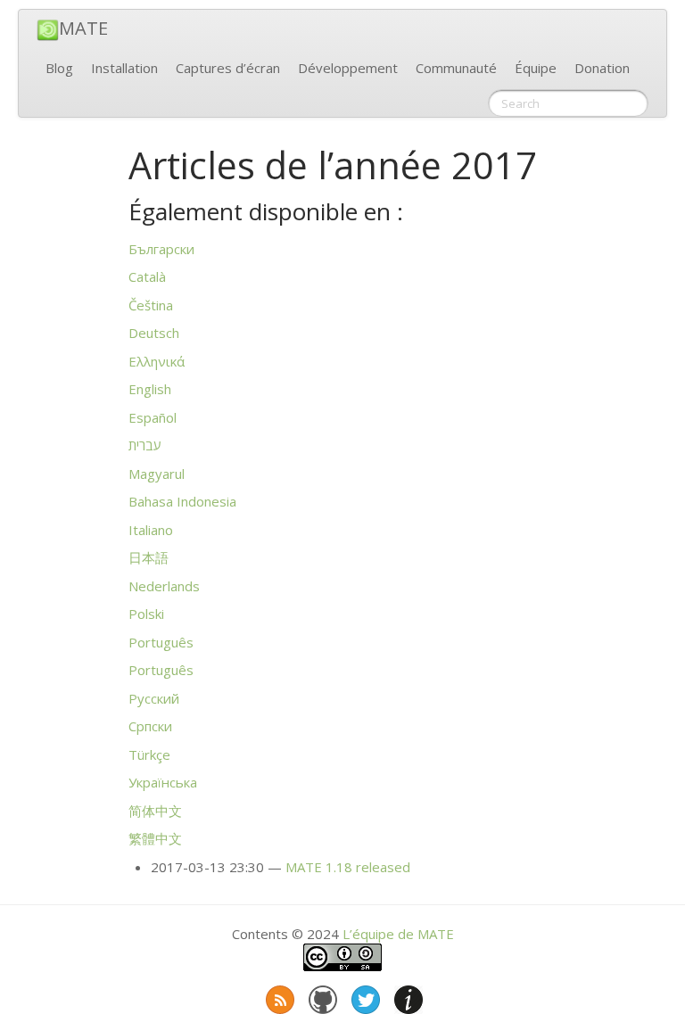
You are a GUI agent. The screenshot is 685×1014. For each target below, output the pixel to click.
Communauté (456, 68)
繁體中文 (155, 838)
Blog (59, 68)
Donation (602, 68)
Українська (162, 782)
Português (161, 642)
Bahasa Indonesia (182, 501)
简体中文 (155, 811)
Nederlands (164, 586)
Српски (150, 726)
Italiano (150, 530)
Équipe (536, 68)
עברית (144, 445)
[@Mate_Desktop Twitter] (364, 996)
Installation (124, 68)
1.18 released (347, 867)
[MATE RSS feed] (278, 996)
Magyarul (156, 473)
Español (152, 417)
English (149, 389)
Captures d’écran (228, 68)
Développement (348, 68)
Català (147, 276)
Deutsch (153, 333)
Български (161, 249)
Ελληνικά (156, 361)
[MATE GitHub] (321, 996)
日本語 (148, 557)
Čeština (150, 305)
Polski (146, 613)
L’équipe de (398, 934)
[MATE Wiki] (406, 996)
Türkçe (149, 754)
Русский (153, 698)
